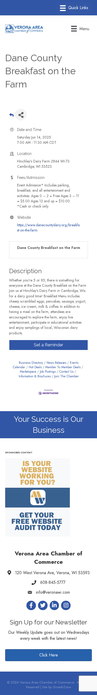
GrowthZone (62, 687)
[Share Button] (21, 115)
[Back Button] (11, 116)
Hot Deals (35, 367)
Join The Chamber (66, 376)
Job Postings (48, 371)
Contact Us (66, 371)
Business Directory (31, 362)
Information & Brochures (35, 376)
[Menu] (74, 8)
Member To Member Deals (62, 367)
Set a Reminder (48, 344)
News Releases (56, 362)
